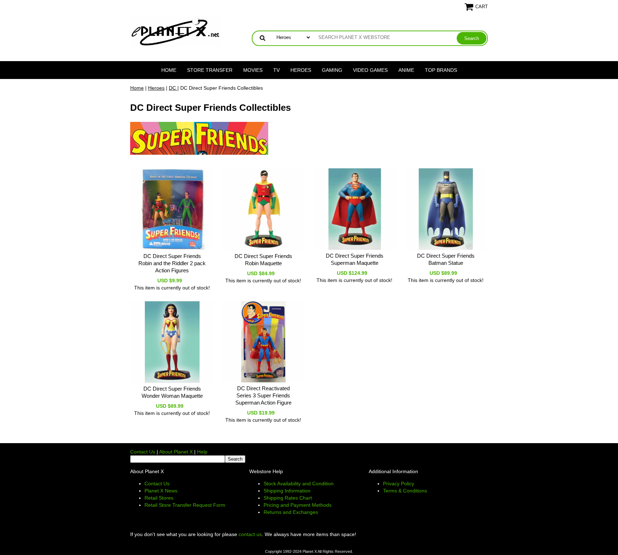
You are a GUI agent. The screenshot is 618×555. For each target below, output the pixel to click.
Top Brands (441, 70)
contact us (250, 534)
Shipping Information (287, 491)
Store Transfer (209, 70)
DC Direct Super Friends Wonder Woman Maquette (172, 392)
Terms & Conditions (405, 491)
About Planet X (176, 452)
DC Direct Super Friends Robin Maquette (263, 259)
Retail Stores (158, 498)
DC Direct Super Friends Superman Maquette (354, 259)
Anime (406, 70)
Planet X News (160, 491)
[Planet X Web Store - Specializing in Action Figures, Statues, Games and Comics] (175, 31)
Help (202, 452)
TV (276, 70)
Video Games (370, 70)
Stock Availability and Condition (299, 483)
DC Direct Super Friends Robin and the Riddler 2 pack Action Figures (172, 263)
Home (168, 70)
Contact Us (142, 452)
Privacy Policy (398, 483)
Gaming (332, 70)
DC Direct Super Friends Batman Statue (446, 259)
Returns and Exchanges (291, 512)
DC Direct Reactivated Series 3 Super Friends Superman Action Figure (263, 395)
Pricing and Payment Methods (298, 505)
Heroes (300, 70)
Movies (253, 70)
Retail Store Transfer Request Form (184, 505)
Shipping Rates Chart (288, 498)
